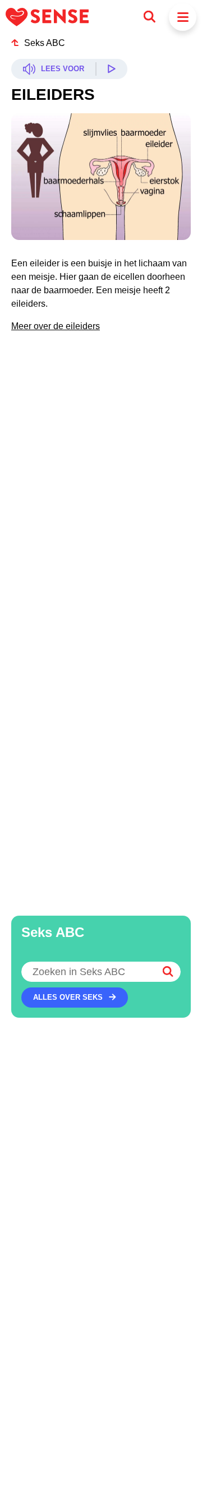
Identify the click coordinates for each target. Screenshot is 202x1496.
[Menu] (182, 17)
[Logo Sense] (47, 17)
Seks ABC (44, 43)
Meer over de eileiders (55, 326)
